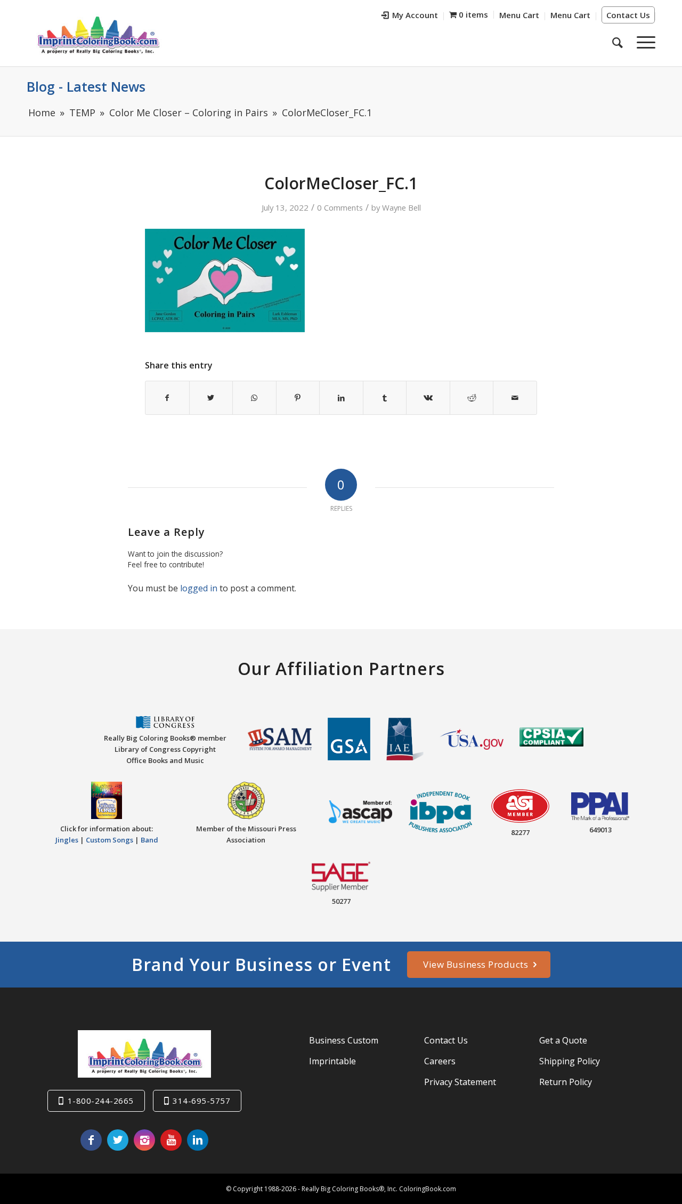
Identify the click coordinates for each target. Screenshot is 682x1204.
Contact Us (628, 15)
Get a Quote (563, 1040)
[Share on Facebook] (167, 397)
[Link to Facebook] (91, 1140)
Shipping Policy (569, 1061)
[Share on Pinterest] (298, 397)
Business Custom (343, 1040)
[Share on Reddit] (471, 397)
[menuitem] (410, 16)
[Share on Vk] (428, 397)
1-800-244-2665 (101, 1100)
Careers (440, 1061)
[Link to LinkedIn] (197, 1140)
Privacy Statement (460, 1082)
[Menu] (642, 42)
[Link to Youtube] (171, 1140)
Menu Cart (519, 15)
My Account (415, 15)
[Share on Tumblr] (385, 397)
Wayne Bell (401, 207)
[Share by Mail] (515, 397)
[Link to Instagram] (144, 1140)
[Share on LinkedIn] (341, 397)
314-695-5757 (201, 1100)
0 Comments (340, 207)
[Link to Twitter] (117, 1140)
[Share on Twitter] (211, 397)
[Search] (617, 42)
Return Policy (565, 1082)
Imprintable (332, 1061)
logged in (198, 588)
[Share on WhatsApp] (254, 397)
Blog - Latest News (86, 86)
